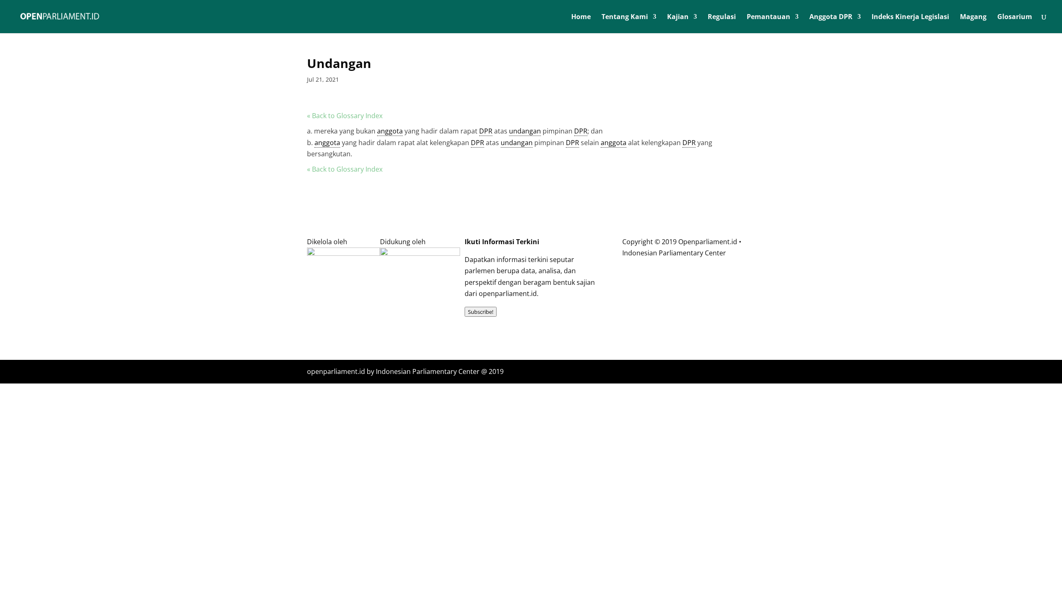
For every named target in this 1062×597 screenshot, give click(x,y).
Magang (973, 17)
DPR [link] (485, 131)
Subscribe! (480, 311)
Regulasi (722, 17)
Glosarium (1014, 17)
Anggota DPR (831, 17)
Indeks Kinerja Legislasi (910, 17)
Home (581, 17)
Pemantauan (768, 17)
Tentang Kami (625, 17)
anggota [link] (390, 131)
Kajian (678, 17)
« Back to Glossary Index (344, 115)
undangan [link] (525, 131)
